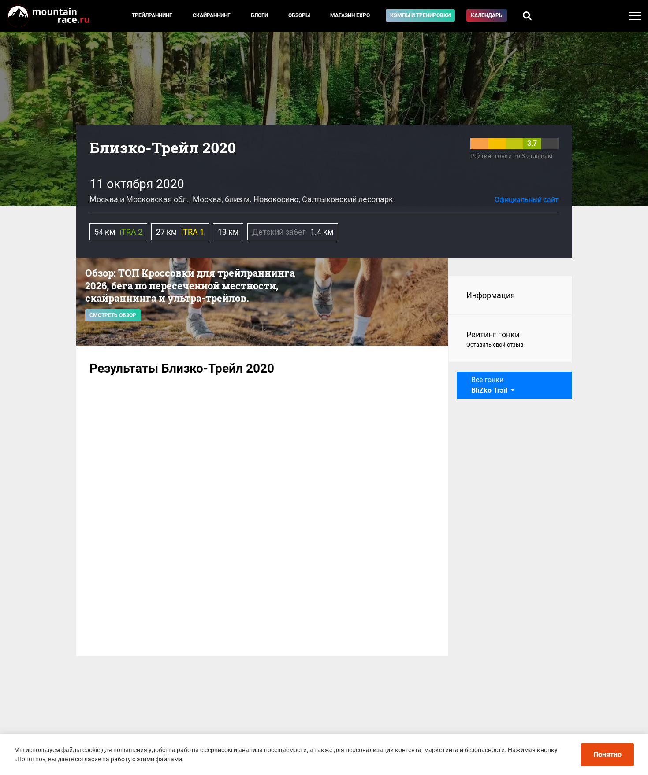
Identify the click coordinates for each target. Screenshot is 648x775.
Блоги (259, 15)
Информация (490, 295)
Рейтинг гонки (494, 339)
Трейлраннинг (152, 15)
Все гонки (489, 385)
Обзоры (299, 15)
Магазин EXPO (350, 15)
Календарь (487, 15)
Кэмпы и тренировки (420, 15)
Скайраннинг (212, 15)
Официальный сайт (527, 200)
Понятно (607, 754)
